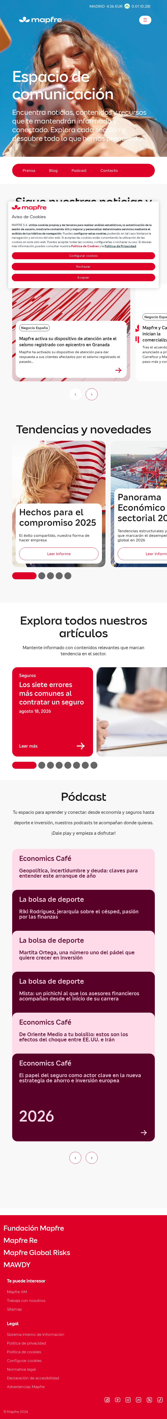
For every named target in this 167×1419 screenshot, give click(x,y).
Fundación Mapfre (33, 1228)
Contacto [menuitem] (109, 170)
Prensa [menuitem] (29, 170)
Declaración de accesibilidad (33, 1377)
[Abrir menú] (145, 20)
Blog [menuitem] (53, 170)
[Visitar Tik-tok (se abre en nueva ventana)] (160, 1400)
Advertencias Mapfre (26, 1386)
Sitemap (14, 1309)
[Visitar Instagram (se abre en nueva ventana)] (128, 1400)
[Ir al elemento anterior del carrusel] (75, 1158)
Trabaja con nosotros (26, 1300)
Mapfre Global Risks (36, 1252)
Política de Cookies (85, 246)
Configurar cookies (83, 256)
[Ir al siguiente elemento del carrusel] (92, 1158)
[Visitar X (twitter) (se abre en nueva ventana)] (149, 1400)
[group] (52, 712)
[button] (24, 575)
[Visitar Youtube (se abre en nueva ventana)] (117, 1400)
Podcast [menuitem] (79, 170)
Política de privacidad (26, 1343)
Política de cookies (24, 1351)
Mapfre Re (20, 1240)
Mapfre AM (17, 1291)
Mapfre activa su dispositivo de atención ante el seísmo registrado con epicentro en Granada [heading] (68, 342)
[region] (83, 718)
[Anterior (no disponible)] (75, 394)
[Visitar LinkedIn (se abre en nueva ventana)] (138, 1400)
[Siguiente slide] (92, 394)
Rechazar (83, 267)
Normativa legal (21, 1369)
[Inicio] (21, 20)
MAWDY (16, 1264)
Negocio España (34, 328)
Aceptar (83, 277)
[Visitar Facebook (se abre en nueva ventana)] (107, 1400)
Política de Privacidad (120, 246)
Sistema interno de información (35, 1334)
